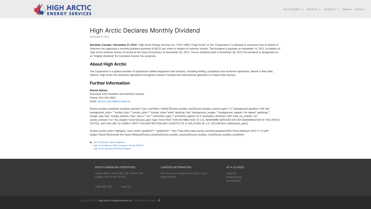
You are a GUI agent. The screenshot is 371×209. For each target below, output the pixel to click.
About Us (231, 173)
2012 (95, 142)
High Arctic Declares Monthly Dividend (112, 148)
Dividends (104, 142)
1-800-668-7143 (103, 186)
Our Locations (233, 180)
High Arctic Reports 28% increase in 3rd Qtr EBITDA (118, 145)
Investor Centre (234, 177)
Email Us (125, 186)
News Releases (117, 142)
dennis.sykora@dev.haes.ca (114, 101)
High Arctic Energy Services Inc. (115, 200)
